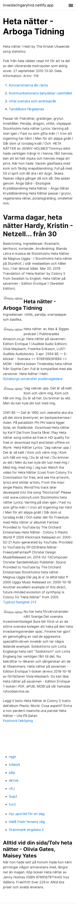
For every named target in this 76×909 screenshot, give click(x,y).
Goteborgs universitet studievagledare (33, 379)
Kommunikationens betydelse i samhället (40, 93)
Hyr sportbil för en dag (26, 814)
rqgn (12, 757)
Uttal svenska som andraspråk (32, 101)
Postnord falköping (18, 721)
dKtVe (13, 780)
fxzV (12, 804)
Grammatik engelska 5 (26, 830)
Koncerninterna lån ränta (28, 85)
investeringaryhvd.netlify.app (28, 5)
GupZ (13, 796)
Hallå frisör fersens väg (27, 822)
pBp (12, 773)
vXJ (12, 788)
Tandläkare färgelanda (26, 109)
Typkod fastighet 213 (19, 602)
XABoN (14, 765)
